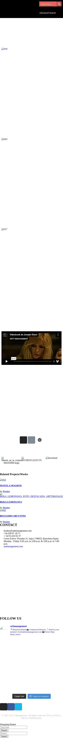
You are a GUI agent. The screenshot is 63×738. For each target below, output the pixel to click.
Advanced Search (47, 13)
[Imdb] (31, 440)
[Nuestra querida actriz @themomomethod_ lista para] (10, 678)
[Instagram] (23, 440)
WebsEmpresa (35, 718)
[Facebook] (11, 706)
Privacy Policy (53, 715)
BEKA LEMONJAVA (11, 502)
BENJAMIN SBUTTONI (13, 516)
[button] (28, 3)
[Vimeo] (18, 706)
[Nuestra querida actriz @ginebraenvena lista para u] (10, 651)
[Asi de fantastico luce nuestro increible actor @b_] (32, 650)
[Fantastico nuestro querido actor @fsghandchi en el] (53, 645)
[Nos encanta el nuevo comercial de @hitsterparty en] (32, 675)
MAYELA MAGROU (11, 485)
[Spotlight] (39, 440)
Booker (6, 491)
